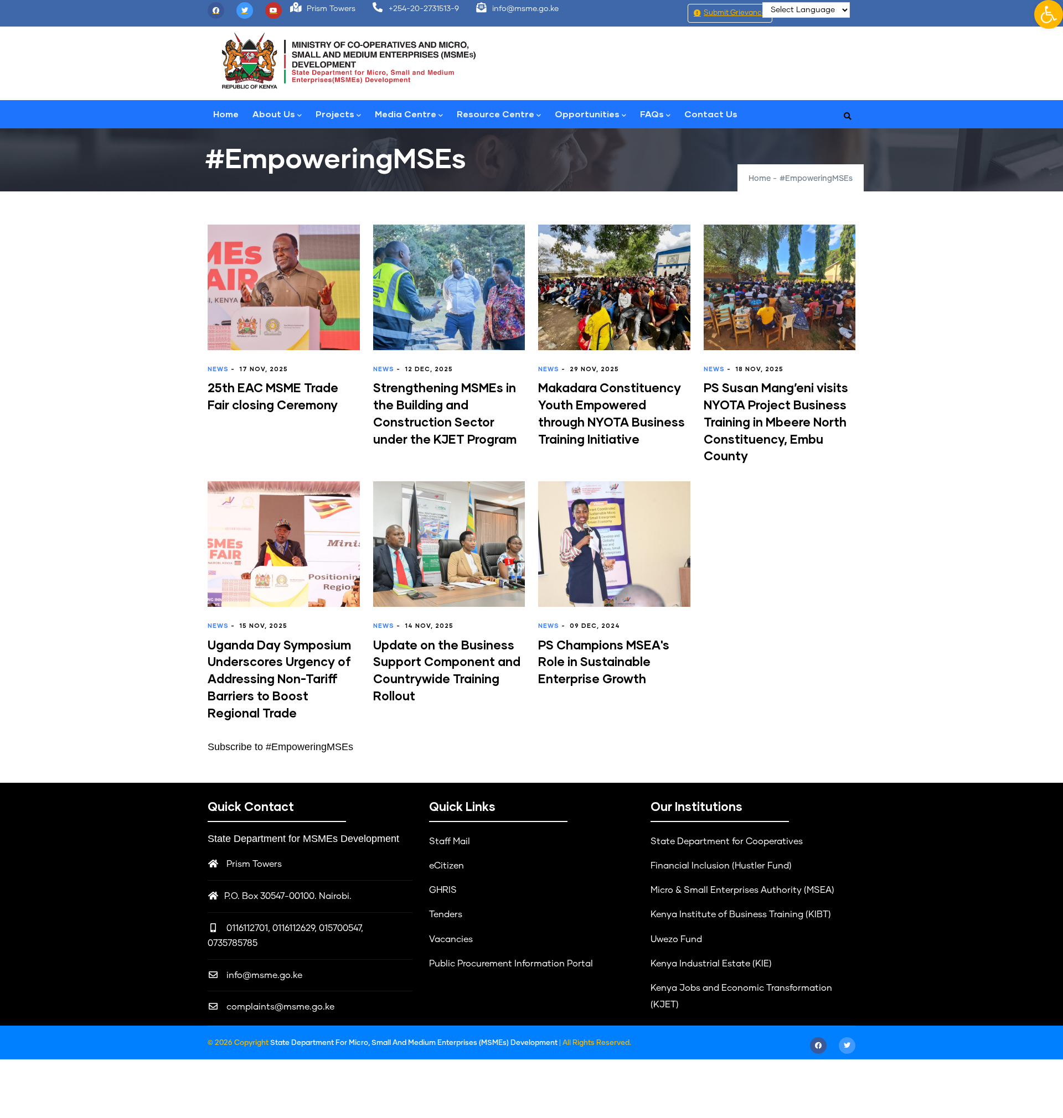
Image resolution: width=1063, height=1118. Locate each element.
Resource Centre (495, 113)
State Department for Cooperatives (727, 841)
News (218, 368)
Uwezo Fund (676, 939)
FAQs (652, 113)
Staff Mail (449, 841)
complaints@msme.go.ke (279, 1006)
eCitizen (446, 865)
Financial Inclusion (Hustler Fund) (721, 865)
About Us (273, 113)
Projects (335, 113)
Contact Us (710, 113)
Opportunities (587, 113)
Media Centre (405, 113)
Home (226, 113)
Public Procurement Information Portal (511, 963)
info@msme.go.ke (263, 975)
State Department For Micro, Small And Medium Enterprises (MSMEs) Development (414, 1043)
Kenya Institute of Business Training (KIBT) (741, 914)
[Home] (349, 61)
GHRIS (443, 890)
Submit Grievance (735, 13)
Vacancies (451, 939)
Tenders (445, 914)
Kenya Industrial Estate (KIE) (711, 963)
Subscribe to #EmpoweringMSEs (280, 746)
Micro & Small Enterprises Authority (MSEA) (742, 890)
